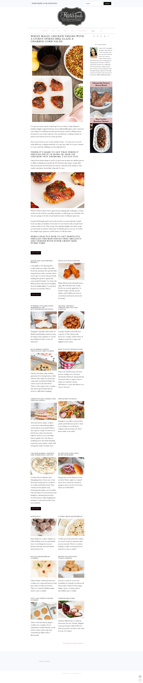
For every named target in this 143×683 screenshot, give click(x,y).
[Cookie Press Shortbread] (71, 527)
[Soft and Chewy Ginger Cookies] (44, 611)
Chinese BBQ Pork (66, 598)
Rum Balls (36, 516)
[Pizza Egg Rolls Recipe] (71, 271)
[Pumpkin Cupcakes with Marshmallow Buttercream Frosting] (44, 320)
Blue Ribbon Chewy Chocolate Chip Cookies (42, 350)
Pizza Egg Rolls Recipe (69, 261)
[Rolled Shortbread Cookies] (44, 569)
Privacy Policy (44, 661)
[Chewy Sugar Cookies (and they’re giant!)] (44, 411)
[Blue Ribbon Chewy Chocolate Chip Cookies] (44, 362)
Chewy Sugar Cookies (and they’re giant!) (43, 399)
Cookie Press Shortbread (70, 516)
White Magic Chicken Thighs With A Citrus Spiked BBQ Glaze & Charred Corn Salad (57, 39)
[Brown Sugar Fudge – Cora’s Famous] (71, 569)
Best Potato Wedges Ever (70, 349)
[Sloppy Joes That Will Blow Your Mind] (71, 466)
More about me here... (104, 74)
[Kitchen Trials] (72, 26)
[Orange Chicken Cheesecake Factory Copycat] (71, 320)
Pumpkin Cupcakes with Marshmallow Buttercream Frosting (42, 307)
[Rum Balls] (44, 527)
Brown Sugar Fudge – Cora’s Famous (68, 557)
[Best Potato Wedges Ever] (71, 360)
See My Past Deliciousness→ (73, 643)
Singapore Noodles (67, 399)
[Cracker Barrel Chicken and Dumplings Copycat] (44, 466)
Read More (36, 252)
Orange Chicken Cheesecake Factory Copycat (68, 307)
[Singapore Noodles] (71, 409)
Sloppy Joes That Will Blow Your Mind (68, 454)
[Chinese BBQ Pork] (71, 609)
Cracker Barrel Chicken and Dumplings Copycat (42, 454)
